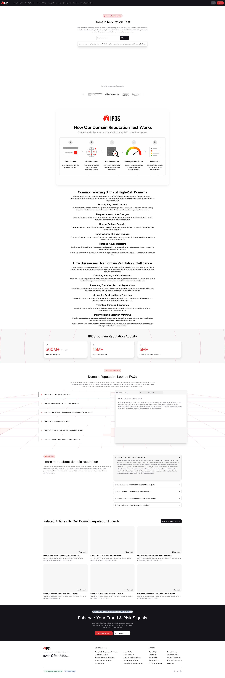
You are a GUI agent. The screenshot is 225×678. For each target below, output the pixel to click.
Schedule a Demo (123, 633)
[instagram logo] (181, 671)
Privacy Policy (153, 660)
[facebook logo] (174, 671)
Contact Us (152, 655)
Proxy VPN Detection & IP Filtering (106, 652)
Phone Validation (41, 3)
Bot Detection (99, 663)
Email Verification (30, 3)
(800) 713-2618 (111, 612)
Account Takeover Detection (104, 657)
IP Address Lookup (101, 655)
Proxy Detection (18, 3)
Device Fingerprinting (55, 3)
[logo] (66, 648)
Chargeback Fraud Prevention (133, 663)
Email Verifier (128, 652)
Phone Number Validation (103, 660)
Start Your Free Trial (102, 633)
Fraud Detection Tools (87, 3)
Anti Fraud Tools (172, 655)
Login (213, 3)
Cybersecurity (67, 3)
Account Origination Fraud (132, 657)
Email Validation (129, 655)
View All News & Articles (170, 521)
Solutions (75, 3)
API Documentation (155, 663)
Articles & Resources (174, 657)
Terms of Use (153, 657)
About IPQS (153, 652)
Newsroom (170, 663)
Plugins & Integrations (174, 660)
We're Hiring (71, 671)
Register (220, 3)
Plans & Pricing (172, 652)
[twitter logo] (177, 671)
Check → (124, 38)
